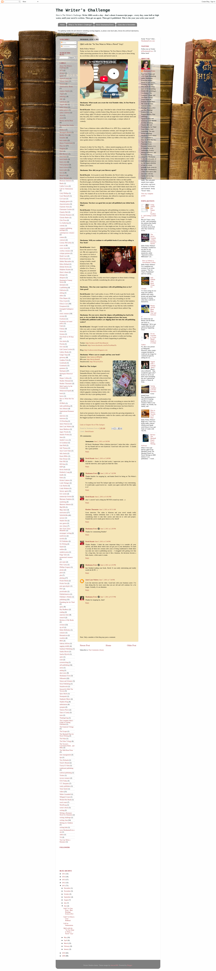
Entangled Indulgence (66, 309)
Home (62, 25)
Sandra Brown (64, 651)
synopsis (62, 707)
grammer (62, 368)
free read (62, 347)
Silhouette (63, 678)
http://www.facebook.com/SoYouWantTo (102, 345)
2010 (64, 953)
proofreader (63, 591)
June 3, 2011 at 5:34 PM (102, 541)
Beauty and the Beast (66, 121)
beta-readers (63, 140)
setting (62, 670)
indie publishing (65, 406)
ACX (61, 70)
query (61, 607)
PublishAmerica (65, 594)
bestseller (62, 138)
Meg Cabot (63, 510)
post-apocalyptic (65, 586)
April (66, 940)
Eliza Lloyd (63, 301)
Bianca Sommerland (66, 143)
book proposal (64, 165)
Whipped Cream (65, 797)
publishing (63, 599)
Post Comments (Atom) (96, 650)
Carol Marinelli (64, 196)
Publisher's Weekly (66, 597)
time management (65, 755)
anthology (63, 96)
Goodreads (63, 363)
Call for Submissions (66, 189)
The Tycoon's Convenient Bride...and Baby (67, 745)
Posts (64, 42)
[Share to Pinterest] (121, 428)
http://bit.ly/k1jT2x (96, 361)
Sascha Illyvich (64, 654)
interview (63, 416)
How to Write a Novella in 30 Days (152, 414)
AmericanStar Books (66, 86)
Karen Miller (64, 456)
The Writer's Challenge (83, 10)
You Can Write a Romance (65, 841)
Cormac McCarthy (65, 243)
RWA (61, 641)
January (66, 949)
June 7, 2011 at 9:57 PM (108, 597)
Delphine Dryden (65, 269)
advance (62, 73)
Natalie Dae (63, 520)
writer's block (64, 808)
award (61, 118)
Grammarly (63, 365)
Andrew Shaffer (65, 91)
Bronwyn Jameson (65, 181)
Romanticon (63, 635)
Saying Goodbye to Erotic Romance (153, 388)
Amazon (62, 84)
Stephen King (64, 702)
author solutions (65, 113)
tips (61, 757)
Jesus (61, 437)
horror (62, 396)
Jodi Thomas (64, 448)
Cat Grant (63, 199)
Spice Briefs (63, 694)
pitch (61, 572)
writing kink (64, 827)
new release (63, 526)
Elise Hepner (64, 298)
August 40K (63, 104)
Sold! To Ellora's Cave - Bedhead (68, 918)
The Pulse (63, 738)
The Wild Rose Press (66, 750)
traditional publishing (66, 768)
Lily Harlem (64, 486)
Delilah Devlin (64, 267)
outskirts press (64, 552)
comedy (62, 225)
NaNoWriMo (64, 515)
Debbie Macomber (65, 261)
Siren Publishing (65, 684)
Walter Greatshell (65, 794)
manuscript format (65, 496)
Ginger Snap (64, 355)
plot (61, 575)
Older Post (131, 645)
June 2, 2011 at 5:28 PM (102, 458)
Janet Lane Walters (92, 580)
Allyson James (64, 81)
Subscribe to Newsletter (126, 25)
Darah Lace (63, 256)
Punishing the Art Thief (67, 602)
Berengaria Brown (65, 132)
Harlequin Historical (66, 373)
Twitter (62, 775)
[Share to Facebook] (119, 428)
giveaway (63, 357)
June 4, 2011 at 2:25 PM (108, 565)
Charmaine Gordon (66, 209)
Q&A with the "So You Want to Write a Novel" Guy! (68, 931)
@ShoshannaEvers (147, 51)
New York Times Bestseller (65, 529)
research (62, 617)
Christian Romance (66, 215)
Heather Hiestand (65, 381)
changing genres (65, 201)
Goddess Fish (64, 360)
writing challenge (65, 817)
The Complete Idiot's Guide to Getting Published (66, 722)
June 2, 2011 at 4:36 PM (102, 441)
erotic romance (64, 313)
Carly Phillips (64, 193)
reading (62, 612)
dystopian (63, 285)
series (61, 668)
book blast (63, 156)
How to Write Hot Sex (67, 399)
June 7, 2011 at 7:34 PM (107, 580)
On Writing (63, 544)
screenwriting (64, 662)
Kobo (61, 477)
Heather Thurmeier (92, 509)
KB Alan (62, 464)
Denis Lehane (64, 272)
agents (62, 76)
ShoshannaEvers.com (84, 35)
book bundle (64, 159)
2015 (64, 874)
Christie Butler (64, 217)
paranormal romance (66, 557)
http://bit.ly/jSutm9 (93, 359)
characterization (65, 204)
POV (61, 589)
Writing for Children (66, 823)
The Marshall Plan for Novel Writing (67, 735)
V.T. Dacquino (64, 783)
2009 (64, 956)
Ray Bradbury (64, 609)
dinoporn (62, 277)
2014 (64, 877)
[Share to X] (117, 428)
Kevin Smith (64, 469)
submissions (63, 704)
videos (62, 791)
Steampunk (63, 696)
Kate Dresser (64, 459)
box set (62, 173)
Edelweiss (63, 290)
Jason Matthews (65, 429)
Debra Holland (64, 264)
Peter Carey (63, 565)
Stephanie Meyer (65, 699)
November (67, 891)
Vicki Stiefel (64, 789)
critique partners (65, 253)
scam (61, 660)
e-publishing (64, 287)
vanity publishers (65, 786)
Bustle (62, 183)
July (65, 903)
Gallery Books (64, 352)
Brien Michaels (64, 178)
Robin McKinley (65, 630)
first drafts (63, 341)
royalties (62, 638)
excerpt (62, 316)
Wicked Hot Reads (65, 800)
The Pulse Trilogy (65, 741)
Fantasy (62, 329)
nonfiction (63, 536)
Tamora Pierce (64, 710)
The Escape (63, 731)
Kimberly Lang (64, 472)
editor (61, 295)
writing (62, 810)
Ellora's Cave (64, 304)
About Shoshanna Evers (105, 25)
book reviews (64, 167)
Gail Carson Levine (66, 349)
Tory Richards (64, 760)
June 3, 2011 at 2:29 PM (108, 529)
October (66, 894)
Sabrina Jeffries (65, 643)
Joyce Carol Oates (65, 451)
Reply (87, 452)
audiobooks (63, 102)
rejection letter (64, 615)
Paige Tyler (63, 555)
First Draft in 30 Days (67, 337)
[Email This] (112, 428)
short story (63, 673)
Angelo (62, 94)
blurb (61, 151)
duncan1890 (114, 965)
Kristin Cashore (65, 480)
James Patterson (65, 424)
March (66, 943)
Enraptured (63, 306)
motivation (63, 512)
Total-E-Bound (64, 763)
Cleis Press (63, 220)
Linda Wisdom (64, 488)
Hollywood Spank (65, 391)
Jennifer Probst (64, 434)
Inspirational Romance (67, 411)
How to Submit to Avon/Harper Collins (148, 261)
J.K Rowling (64, 421)
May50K (62, 507)
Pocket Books (64, 581)
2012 (64, 883)
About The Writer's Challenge (66, 67)
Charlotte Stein (64, 207)
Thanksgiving (64, 718)
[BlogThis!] (115, 428)
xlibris (62, 834)
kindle (62, 475)
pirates (62, 570)
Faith (61, 326)
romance (62, 633)
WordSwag (63, 805)
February (67, 946)
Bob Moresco (64, 154)
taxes (61, 715)
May (65, 937)
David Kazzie (89, 431)
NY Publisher (64, 541)
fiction (62, 331)
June (65, 906)
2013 (64, 879)
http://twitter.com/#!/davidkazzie (97, 343)
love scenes (63, 494)
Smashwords (64, 686)
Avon (61, 115)
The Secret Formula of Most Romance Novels (153, 239)
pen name (63, 562)
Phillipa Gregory (65, 567)
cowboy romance (65, 251)
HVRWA (62, 403)
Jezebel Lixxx (64, 440)
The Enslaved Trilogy (67, 727)
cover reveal (63, 248)
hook (61, 393)
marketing (63, 502)
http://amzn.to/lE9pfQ (94, 357)
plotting (62, 578)
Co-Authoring (64, 223)
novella (62, 538)
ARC (61, 99)
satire (61, 657)
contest (62, 237)
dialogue (62, 275)
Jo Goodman (64, 443)
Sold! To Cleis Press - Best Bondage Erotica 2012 (68, 911)
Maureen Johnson (65, 504)
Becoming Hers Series (67, 125)
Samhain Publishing (66, 649)
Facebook (63, 319)
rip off (62, 627)
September (67, 897)
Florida (62, 344)
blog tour (62, 146)
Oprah (62, 547)
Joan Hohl (63, 445)
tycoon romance (65, 778)
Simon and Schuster (66, 681)
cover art (62, 245)
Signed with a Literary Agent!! (153, 364)
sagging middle (64, 646)
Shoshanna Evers (91, 473)
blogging (62, 148)
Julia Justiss (63, 453)
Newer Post (85, 645)
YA (61, 837)
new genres (63, 523)
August (66, 900)
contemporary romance (67, 233)
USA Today (63, 781)
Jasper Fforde (64, 432)
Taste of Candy (64, 712)
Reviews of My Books (67, 620)
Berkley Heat (64, 135)
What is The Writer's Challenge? (80, 25)
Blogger (129, 965)
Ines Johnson (64, 408)
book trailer (63, 170)
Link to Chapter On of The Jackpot (92, 425)
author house (64, 107)
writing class (64, 820)
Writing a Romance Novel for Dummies (66, 814)
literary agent (64, 491)
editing (62, 293)
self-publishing (64, 665)
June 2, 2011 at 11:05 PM (103, 497)
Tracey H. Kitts (65, 765)
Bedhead (62, 130)
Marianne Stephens (66, 499)
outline (62, 549)
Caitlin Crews (64, 186)
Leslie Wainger (64, 483)
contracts (62, 240)
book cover (63, 162)
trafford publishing (66, 773)
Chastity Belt (64, 212)
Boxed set (63, 175)
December (67, 888)
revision (62, 625)
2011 (64, 885)
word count (63, 802)
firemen (62, 334)
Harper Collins (64, 378)
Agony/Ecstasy (64, 78)
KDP (61, 467)
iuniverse (62, 418)
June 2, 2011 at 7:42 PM (108, 473)
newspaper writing (65, 533)
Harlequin (63, 371)
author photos (64, 110)
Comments (66, 46)
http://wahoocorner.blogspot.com (95, 350)
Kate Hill (62, 461)
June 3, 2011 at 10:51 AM (107, 509)
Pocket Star (63, 583)
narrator (62, 518)
